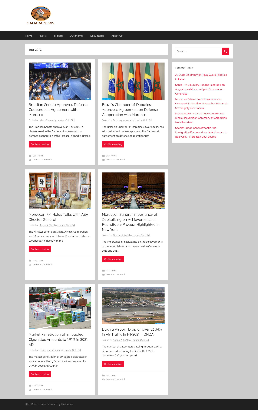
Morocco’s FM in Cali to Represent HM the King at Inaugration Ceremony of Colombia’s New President (201, 118)
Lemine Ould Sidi (66, 120)
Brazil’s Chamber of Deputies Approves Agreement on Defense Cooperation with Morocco (130, 109)
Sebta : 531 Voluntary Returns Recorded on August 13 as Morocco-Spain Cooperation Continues (200, 89)
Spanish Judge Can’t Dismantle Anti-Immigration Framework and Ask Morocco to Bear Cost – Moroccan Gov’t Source (201, 132)
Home (29, 35)
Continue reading (40, 144)
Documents (97, 35)
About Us (117, 35)
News (43, 35)
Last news (38, 155)
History (58, 35)
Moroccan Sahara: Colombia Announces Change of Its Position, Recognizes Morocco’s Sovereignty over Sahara (201, 104)
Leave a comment (42, 159)
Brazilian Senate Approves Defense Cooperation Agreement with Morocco (58, 109)
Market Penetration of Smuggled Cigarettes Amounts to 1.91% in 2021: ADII (58, 339)
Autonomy (76, 35)
